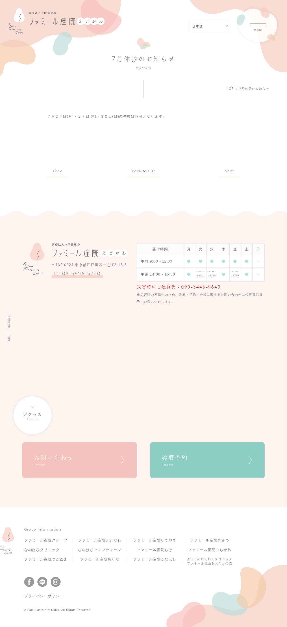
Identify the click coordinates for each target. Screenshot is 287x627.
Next (229, 171)
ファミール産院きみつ (209, 540)
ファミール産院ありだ (100, 559)
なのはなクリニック (42, 550)
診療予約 (174, 461)
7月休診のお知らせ (254, 88)
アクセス (32, 416)
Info (9, 338)
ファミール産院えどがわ (100, 540)
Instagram (9, 321)
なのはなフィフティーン (100, 550)
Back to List (143, 171)
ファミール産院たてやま (154, 540)
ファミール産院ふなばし (154, 559)
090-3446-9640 (201, 286)
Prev (57, 171)
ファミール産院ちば (154, 550)
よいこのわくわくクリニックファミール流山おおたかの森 (210, 561)
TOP (230, 88)
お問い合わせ (54, 461)
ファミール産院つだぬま (46, 559)
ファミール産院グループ (46, 540)
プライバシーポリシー (44, 596)
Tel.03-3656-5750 (77, 274)
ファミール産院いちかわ (209, 550)
